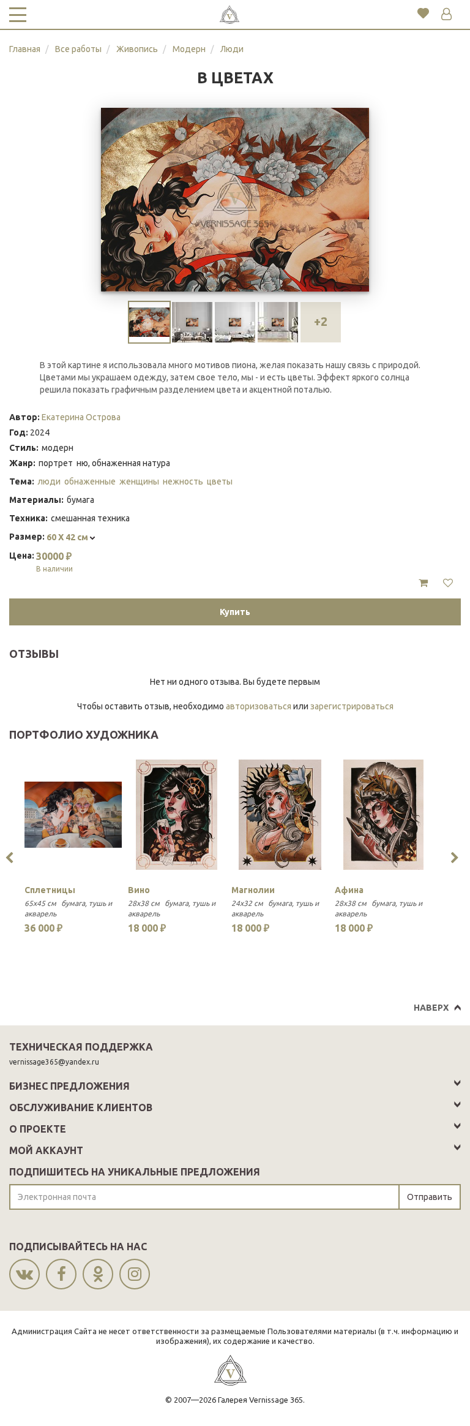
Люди (232, 49)
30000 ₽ (54, 562)
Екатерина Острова (81, 417)
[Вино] (176, 815)
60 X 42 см (68, 537)
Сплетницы (49, 890)
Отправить (429, 1197)
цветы (220, 481)
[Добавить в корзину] (423, 583)
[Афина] (383, 815)
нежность (183, 481)
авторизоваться (258, 706)
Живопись (137, 49)
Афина (349, 890)
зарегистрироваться (352, 706)
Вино (139, 890)
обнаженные (90, 481)
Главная (24, 49)
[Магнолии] (280, 815)
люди (49, 481)
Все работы (78, 49)
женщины (139, 481)
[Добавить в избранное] (448, 583)
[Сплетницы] (73, 815)
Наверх (431, 1008)
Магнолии (253, 890)
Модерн (189, 49)
